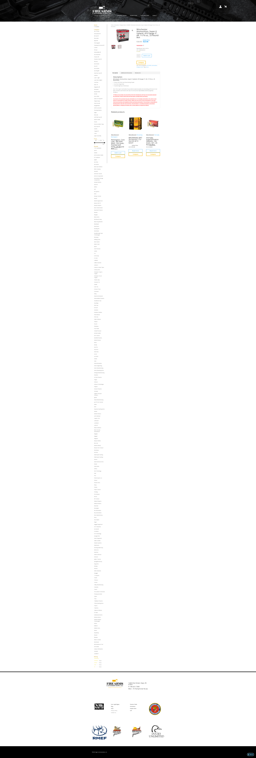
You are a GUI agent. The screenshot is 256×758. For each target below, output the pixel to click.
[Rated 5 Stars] (96, 658)
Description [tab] (115, 73)
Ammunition (116, 25)
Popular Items (145, 15)
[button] (132, 30)
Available (97, 26)
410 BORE (128, 25)
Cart (131, 710)
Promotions (133, 15)
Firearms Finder (121, 15)
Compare (141, 62)
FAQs (112, 708)
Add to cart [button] (118, 153)
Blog (112, 706)
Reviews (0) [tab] (137, 73)
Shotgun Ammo (123, 25)
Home (112, 25)
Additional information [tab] (126, 73)
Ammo (147, 67)
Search (155, 15)
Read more (135, 151)
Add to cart (146, 55)
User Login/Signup (115, 704)
